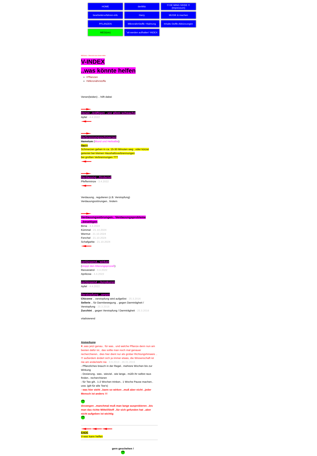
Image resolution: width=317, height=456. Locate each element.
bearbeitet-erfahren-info (105, 15)
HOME (105, 6)
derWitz (142, 6)
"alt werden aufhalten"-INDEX (142, 32)
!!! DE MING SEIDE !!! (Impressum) (178, 6)
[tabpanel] (119, 251)
